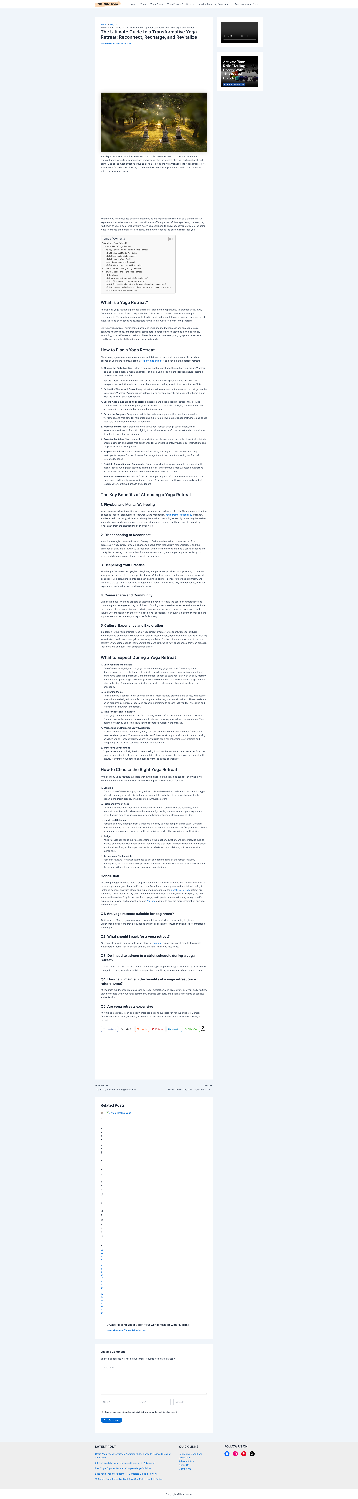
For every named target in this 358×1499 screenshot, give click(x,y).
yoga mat (157, 943)
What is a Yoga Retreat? (115, 243)
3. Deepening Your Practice (121, 259)
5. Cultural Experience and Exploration (125, 265)
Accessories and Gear (246, 4)
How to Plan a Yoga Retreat (117, 246)
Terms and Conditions (190, 1454)
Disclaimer (184, 1457)
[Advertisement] (154, 68)
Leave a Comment (115, 1330)
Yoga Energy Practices (179, 4)
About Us (184, 1465)
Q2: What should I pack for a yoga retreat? (127, 281)
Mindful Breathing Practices (213, 4)
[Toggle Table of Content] (169, 239)
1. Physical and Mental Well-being (123, 253)
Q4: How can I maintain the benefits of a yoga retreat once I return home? (141, 287)
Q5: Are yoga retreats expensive (123, 290)
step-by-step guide (150, 360)
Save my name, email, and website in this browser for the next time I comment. (141, 1412)
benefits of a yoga (180, 890)
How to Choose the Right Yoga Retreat (123, 272)
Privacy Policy (186, 1461)
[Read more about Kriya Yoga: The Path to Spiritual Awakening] (102, 1112)
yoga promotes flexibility (179, 514)
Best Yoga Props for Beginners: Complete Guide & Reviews (126, 1473)
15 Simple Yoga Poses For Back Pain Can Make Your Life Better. (129, 1479)
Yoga (143, 4)
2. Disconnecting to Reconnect (122, 256)
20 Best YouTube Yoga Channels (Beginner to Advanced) (125, 1463)
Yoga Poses (156, 4)
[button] (192, 4)
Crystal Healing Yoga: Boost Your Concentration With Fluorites (148, 1324)
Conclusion (113, 275)
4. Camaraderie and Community (122, 262)
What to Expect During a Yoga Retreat (122, 268)
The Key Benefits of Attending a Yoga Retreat (126, 249)
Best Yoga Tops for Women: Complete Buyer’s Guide (123, 1468)
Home (133, 4)
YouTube (151, 901)
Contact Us (185, 1468)
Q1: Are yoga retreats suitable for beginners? (128, 278)
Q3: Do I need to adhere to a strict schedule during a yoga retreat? (137, 284)
